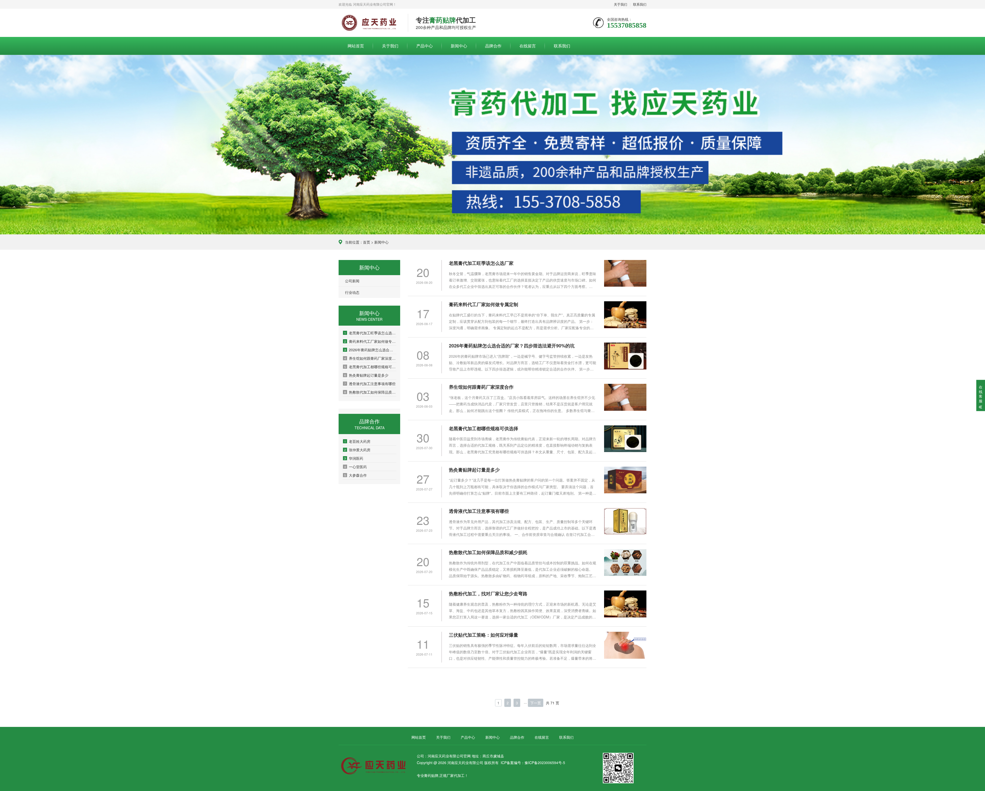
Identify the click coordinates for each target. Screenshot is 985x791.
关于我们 (620, 4)
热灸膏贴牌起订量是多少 (366, 375)
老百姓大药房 (357, 441)
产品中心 (424, 46)
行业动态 (352, 292)
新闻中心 (459, 46)
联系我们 (639, 4)
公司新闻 (352, 280)
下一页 (535, 702)
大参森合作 (355, 475)
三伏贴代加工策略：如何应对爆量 (483, 635)
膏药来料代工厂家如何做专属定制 (370, 341)
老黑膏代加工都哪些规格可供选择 (370, 366)
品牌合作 (493, 46)
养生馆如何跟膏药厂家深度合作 (370, 358)
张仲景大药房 (357, 449)
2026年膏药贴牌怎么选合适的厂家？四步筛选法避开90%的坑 (370, 349)
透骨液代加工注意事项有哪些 (370, 383)
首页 (366, 242)
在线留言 (527, 46)
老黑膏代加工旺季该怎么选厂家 (370, 332)
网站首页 (356, 46)
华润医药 (353, 458)
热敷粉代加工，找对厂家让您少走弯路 (488, 593)
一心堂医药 (355, 466)
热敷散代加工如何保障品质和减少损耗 (370, 392)
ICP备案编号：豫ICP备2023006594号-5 (533, 762)
